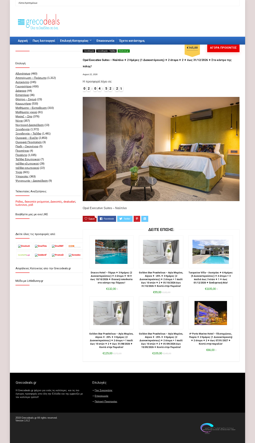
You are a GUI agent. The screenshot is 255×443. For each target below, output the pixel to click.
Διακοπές (56, 201)
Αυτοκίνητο (22, 82)
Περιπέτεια (22, 150)
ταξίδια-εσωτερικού (27, 167)
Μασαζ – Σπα (23, 116)
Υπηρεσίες (22, 176)
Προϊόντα (21, 155)
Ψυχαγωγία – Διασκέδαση (31, 180)
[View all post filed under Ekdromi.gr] (24, 255)
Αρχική (23, 40)
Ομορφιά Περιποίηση (28, 142)
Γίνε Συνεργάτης (103, 390)
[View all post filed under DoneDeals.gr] (75, 246)
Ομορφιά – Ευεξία (26, 137)
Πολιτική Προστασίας (106, 401)
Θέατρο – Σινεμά (25, 99)
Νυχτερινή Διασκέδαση (29, 125)
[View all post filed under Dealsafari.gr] (24, 246)
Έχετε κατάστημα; (132, 40)
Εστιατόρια (22, 95)
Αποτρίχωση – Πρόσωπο (30, 77)
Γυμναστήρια (23, 86)
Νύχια (19, 120)
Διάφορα (20, 90)
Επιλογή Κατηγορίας (74, 40)
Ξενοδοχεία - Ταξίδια (106, 51)
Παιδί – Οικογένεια (26, 146)
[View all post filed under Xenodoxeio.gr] (75, 255)
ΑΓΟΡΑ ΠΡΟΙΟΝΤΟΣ (223, 47)
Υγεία (18, 172)
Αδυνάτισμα (22, 73)
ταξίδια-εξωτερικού (27, 163)
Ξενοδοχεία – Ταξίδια (28, 133)
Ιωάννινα (21, 204)
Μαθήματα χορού (26, 112)
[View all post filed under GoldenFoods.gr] (41, 255)
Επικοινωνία (105, 40)
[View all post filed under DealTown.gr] (41, 246)
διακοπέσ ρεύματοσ (37, 201)
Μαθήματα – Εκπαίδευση (31, 107)
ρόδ (30, 204)
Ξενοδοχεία (89, 51)
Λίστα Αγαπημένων (27, 3)
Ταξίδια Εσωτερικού (27, 159)
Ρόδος (19, 201)
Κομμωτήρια (23, 103)
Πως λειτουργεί (44, 40)
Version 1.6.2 (22, 420)
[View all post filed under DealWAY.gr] (58, 246)
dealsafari (69, 201)
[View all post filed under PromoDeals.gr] (58, 255)
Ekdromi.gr (124, 51)
